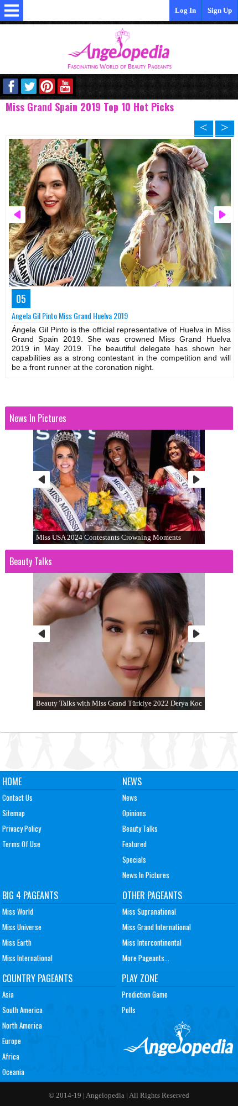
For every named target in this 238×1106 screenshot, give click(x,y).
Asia (8, 994)
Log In (185, 10)
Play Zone (140, 978)
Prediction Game (145, 994)
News (132, 781)
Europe (11, 1040)
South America (22, 1009)
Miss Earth (17, 942)
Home (12, 781)
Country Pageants (37, 978)
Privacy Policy (21, 828)
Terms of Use (21, 843)
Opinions (134, 812)
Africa (10, 1056)
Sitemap (13, 812)
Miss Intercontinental (152, 942)
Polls (129, 1009)
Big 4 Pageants (30, 895)
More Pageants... (145, 957)
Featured (134, 843)
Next (196, 479)
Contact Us (17, 797)
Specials (134, 859)
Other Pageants (152, 895)
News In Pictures (145, 874)
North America (22, 1025)
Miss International (27, 957)
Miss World (17, 911)
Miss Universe (22, 926)
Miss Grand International (156, 926)
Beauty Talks (140, 828)
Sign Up (220, 10)
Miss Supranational (149, 911)
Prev (41, 479)
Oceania (13, 1071)
